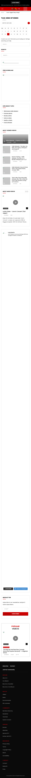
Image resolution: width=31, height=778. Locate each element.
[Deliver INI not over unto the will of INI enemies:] (15, 403)
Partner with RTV (7, 736)
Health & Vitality (8, 120)
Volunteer (5, 717)
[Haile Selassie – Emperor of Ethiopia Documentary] (15, 139)
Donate (5, 727)
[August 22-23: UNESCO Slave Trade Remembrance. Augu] (15, 297)
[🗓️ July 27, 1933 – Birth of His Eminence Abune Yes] (15, 477)
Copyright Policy (7, 749)
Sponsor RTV (6, 733)
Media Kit (5, 766)
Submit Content (7, 720)
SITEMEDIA (9, 142)
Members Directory (8, 711)
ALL (2, 28)
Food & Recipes (8, 122)
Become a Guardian (8, 684)
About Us (5, 678)
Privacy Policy (6, 744)
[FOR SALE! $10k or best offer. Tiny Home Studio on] (15, 245)
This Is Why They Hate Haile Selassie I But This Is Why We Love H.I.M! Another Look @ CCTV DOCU (19, 180)
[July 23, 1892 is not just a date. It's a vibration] (15, 547)
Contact (12, 666)
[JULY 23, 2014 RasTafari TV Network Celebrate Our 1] (15, 567)
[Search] (29, 9)
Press (4, 769)
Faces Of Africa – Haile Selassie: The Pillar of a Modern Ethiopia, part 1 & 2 (19, 158)
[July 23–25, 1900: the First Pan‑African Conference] (15, 581)
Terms (4, 747)
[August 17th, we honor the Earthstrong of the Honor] (15, 361)
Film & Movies (6, 647)
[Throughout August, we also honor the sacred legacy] (15, 383)
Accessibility (6, 755)
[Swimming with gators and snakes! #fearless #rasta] (15, 283)
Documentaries (7, 700)
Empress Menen (8, 113)
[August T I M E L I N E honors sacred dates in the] (15, 449)
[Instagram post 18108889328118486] (15, 414)
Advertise (5, 666)
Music (4, 697)
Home (2, 12)
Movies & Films (8, 115)
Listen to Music (8, 118)
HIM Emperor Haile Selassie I (11, 111)
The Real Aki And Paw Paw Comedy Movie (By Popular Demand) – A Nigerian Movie (15, 651)
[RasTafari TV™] (15, 9)
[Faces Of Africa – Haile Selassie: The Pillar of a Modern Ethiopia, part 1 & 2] (6, 160)
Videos (4, 694)
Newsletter (5, 714)
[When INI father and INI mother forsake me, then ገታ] (15, 500)
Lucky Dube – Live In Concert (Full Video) (14, 212)
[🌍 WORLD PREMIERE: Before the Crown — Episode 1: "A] (15, 529)
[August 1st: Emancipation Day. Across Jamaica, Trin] (15, 427)
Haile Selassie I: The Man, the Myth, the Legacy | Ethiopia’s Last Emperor (19, 148)
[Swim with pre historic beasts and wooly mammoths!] (15, 277)
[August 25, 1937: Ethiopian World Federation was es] (15, 264)
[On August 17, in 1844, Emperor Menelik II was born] (15, 336)
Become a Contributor (8, 687)
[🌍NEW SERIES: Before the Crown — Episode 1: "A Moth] (15, 514)
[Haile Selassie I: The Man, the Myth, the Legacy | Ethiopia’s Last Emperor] (6, 149)
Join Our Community (9, 669)
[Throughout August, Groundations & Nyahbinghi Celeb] (15, 315)
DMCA (4, 752)
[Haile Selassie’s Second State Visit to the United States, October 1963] (6, 170)
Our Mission (6, 681)
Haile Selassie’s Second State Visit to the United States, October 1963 (20, 168)
